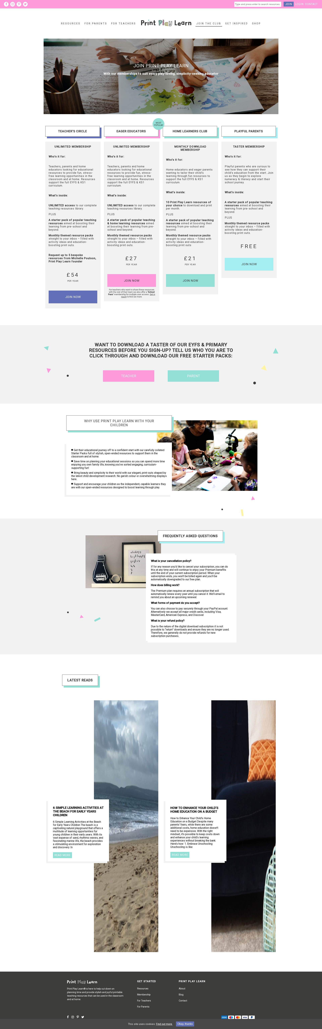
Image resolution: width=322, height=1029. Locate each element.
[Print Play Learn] (166, 29)
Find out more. (164, 1024)
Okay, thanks (185, 1023)
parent (193, 376)
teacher (128, 376)
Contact (311, 4)
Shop (256, 23)
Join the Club (208, 23)
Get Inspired (236, 23)
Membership (144, 994)
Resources (70, 23)
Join (288, 4)
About (182, 988)
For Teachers (123, 23)
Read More (62, 855)
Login (299, 4)
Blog (181, 994)
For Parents (96, 23)
